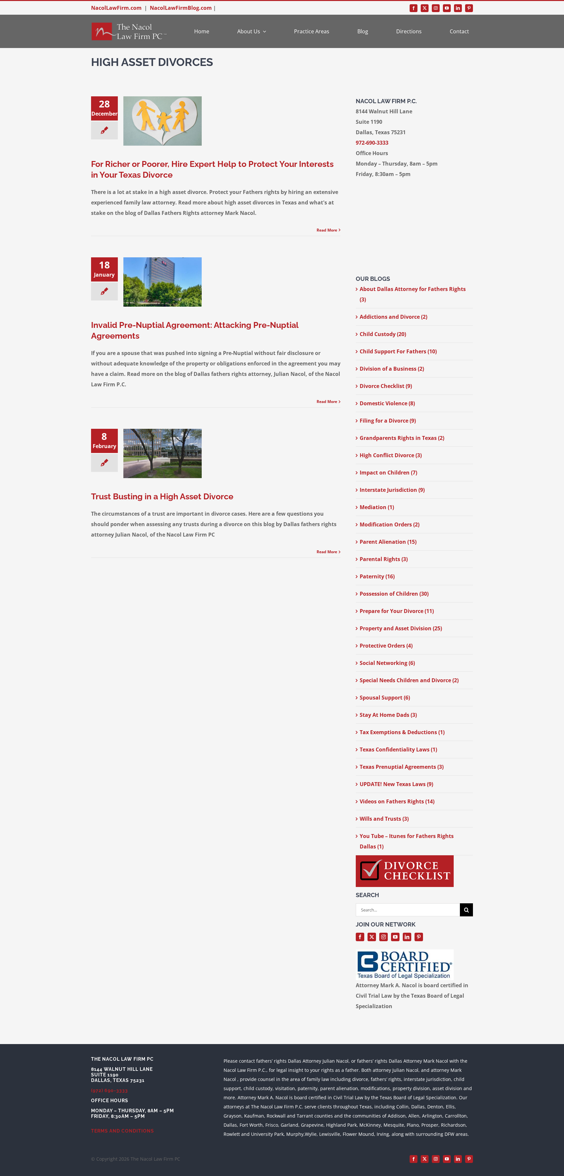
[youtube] (447, 8)
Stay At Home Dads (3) (388, 714)
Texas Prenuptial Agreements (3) (402, 766)
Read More (327, 230)
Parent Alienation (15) (388, 541)
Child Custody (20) (383, 334)
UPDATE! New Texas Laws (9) (396, 784)
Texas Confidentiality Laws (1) (398, 749)
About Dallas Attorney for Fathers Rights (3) (413, 294)
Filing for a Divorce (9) (388, 420)
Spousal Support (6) (385, 697)
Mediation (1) (377, 507)
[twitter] (425, 8)
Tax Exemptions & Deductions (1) (402, 732)
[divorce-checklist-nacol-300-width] (405, 858)
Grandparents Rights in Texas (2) (402, 438)
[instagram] (436, 8)
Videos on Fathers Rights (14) (397, 801)
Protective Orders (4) (386, 645)
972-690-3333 (372, 142)
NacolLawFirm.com (116, 7)
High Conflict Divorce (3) (391, 455)
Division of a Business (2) (392, 368)
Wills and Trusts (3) (384, 818)
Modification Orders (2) (389, 524)
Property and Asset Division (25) (401, 628)
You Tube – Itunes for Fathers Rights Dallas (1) (407, 841)
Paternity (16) (377, 576)
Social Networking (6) (387, 663)
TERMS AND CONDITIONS (122, 1131)
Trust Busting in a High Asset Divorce (162, 496)
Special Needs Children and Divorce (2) (409, 680)
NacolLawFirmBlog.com (181, 7)
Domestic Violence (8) (387, 403)
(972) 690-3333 (109, 1090)
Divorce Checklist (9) (386, 386)
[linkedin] (458, 8)
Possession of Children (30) (394, 593)
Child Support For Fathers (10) (398, 351)
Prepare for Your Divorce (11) (397, 611)
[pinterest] (469, 8)
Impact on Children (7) (388, 472)
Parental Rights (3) (384, 559)
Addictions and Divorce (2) (393, 316)
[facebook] (413, 8)
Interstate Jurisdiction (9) (392, 489)
